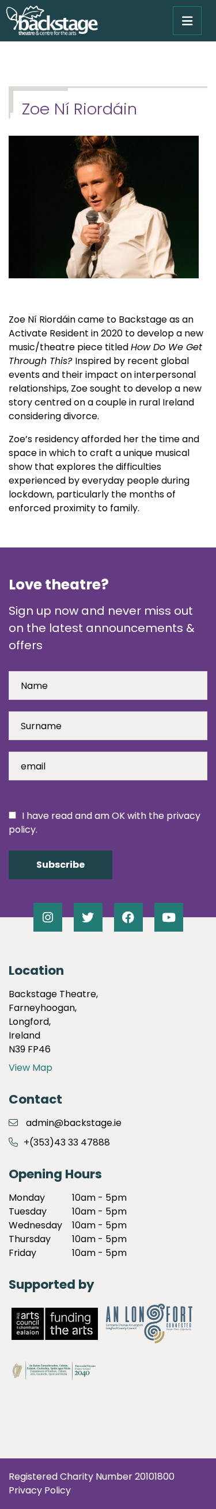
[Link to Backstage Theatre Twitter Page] (88, 917)
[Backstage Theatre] (52, 21)
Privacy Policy (40, 1490)
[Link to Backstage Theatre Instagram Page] (47, 917)
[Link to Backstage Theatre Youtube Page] (168, 917)
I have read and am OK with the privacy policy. (104, 822)
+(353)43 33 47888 (67, 1142)
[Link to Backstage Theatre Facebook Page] (128, 917)
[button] (187, 20)
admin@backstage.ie (74, 1122)
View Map (30, 1067)
